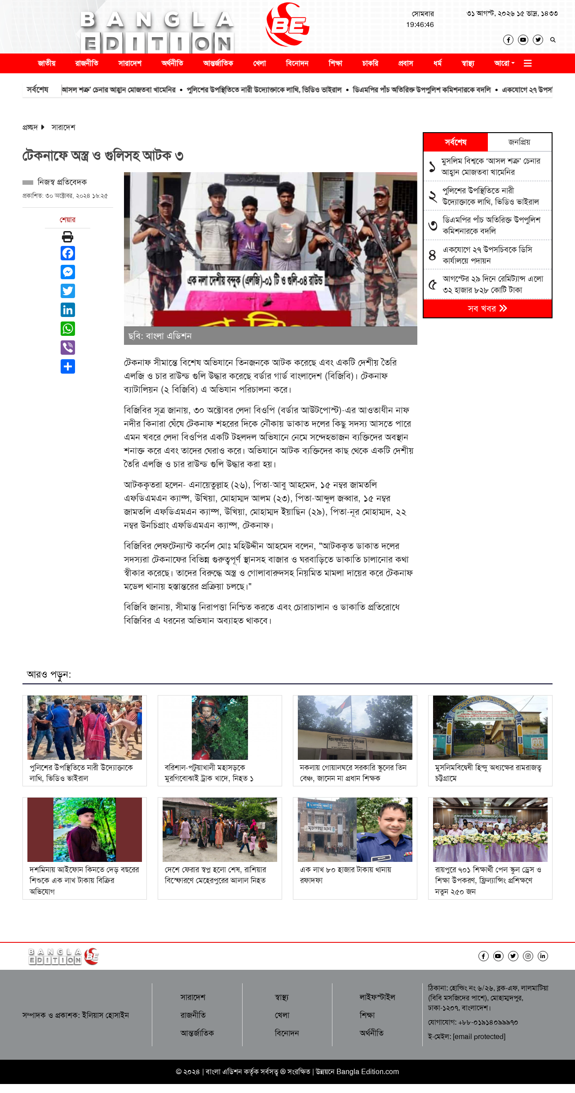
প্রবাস (405, 63)
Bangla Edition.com (367, 1071)
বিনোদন (297, 63)
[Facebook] (510, 40)
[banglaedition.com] (287, 27)
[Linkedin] (545, 956)
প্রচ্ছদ (30, 127)
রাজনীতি (86, 63)
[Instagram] (530, 956)
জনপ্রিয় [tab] (520, 142)
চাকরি (370, 63)
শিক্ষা (335, 63)
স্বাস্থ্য (468, 63)
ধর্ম (437, 63)
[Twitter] (540, 40)
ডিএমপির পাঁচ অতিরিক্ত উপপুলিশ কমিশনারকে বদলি (398, 89)
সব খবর (483, 308)
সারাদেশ (130, 63)
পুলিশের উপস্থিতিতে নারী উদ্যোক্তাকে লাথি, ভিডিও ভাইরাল (240, 89)
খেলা (259, 63)
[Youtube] (525, 40)
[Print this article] (67, 237)
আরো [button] (502, 63)
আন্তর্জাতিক (218, 63)
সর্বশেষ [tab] (455, 142)
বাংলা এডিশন (224, 1071)
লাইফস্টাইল (377, 997)
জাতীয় (46, 63)
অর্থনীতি (172, 63)
